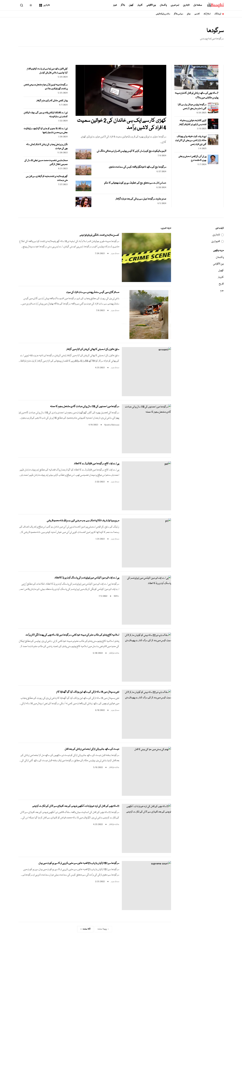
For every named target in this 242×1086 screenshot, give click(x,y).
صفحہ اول (197, 5)
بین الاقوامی (151, 5)
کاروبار (140, 5)
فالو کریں (46, 5)
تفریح (221, 284)
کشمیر (197, 13)
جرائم (189, 13)
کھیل (131, 5)
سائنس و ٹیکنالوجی (163, 13)
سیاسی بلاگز (178, 13)
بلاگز (123, 5)
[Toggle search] (21, 5)
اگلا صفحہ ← (85, 929)
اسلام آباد (207, 13)
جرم (222, 291)
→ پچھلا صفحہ (103, 929)
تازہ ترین (186, 5)
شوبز (115, 5)
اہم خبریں (175, 5)
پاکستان (163, 5)
